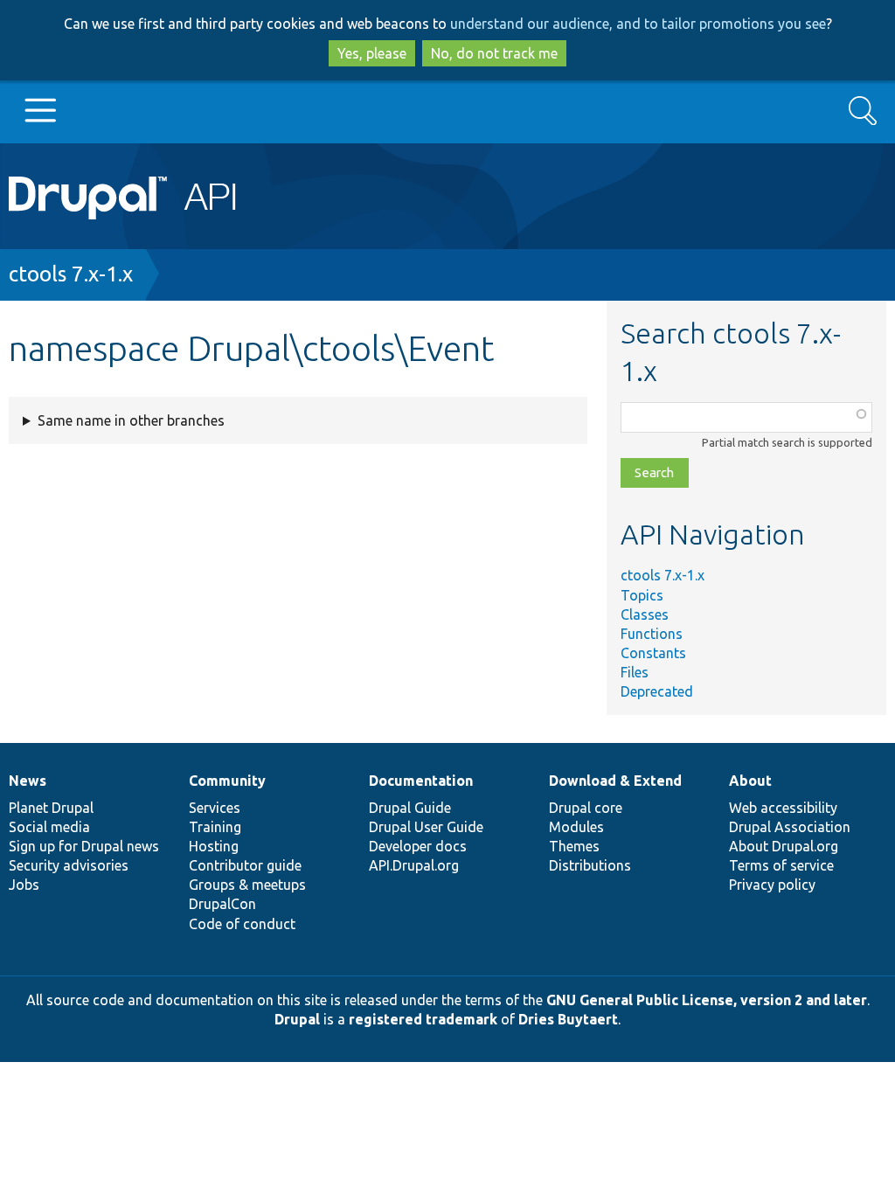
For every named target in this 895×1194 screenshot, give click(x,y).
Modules (576, 827)
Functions (652, 634)
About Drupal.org (783, 846)
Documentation (421, 780)
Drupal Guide (410, 808)
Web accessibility (783, 808)
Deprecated (657, 691)
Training (215, 827)
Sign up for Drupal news (84, 846)
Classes (645, 614)
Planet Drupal (51, 808)
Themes (574, 846)
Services (214, 808)
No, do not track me (494, 53)
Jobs (24, 884)
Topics (642, 595)
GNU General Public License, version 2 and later (706, 1000)
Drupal (297, 1019)
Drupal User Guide (426, 827)
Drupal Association (789, 827)
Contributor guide (245, 865)
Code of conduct (242, 924)
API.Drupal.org (414, 865)
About (750, 780)
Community (227, 780)
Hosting (214, 846)
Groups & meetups (247, 884)
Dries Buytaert (568, 1019)
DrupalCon (222, 904)
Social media (49, 827)
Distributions (590, 865)
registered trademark (423, 1019)
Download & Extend (615, 780)
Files (635, 672)
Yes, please (371, 53)
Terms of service (781, 865)
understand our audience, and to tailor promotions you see (638, 23)
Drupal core (585, 808)
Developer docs (418, 846)
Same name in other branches (131, 420)
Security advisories (68, 865)
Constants (653, 653)
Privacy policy (772, 884)
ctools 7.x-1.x (71, 274)
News (27, 780)
